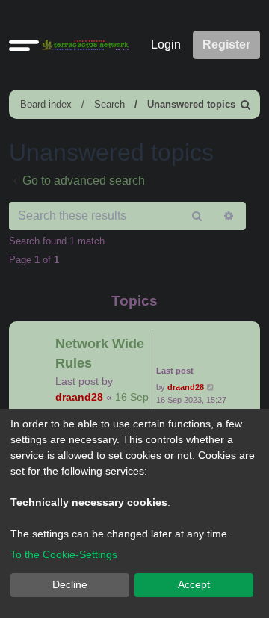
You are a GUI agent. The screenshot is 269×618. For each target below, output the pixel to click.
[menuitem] (246, 104)
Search (109, 104)
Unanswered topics (191, 104)
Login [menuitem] (166, 44)
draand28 (79, 397)
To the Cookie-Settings (63, 554)
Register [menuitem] (226, 44)
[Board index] (82, 45)
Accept (194, 584)
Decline (69, 584)
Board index (46, 104)
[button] (24, 45)
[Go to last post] (211, 387)
